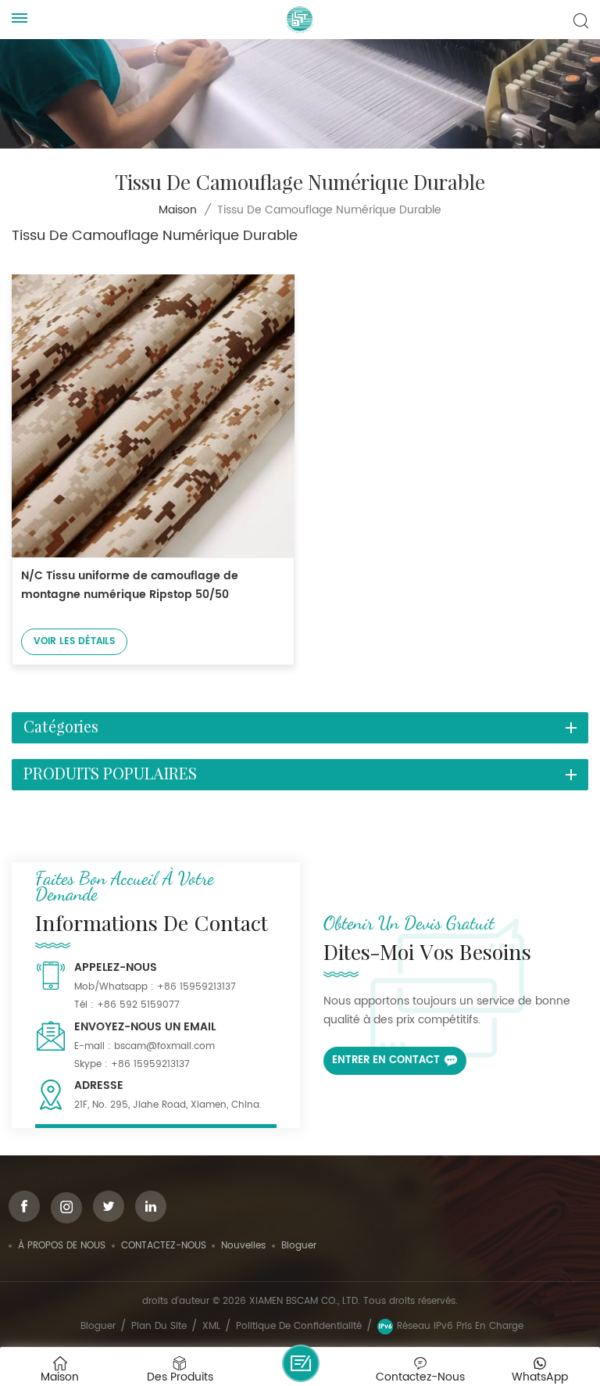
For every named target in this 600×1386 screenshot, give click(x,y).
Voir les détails (74, 641)
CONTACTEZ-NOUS (163, 1245)
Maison (178, 210)
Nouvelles (243, 1245)
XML (211, 1326)
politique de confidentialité (299, 1326)
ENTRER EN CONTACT (386, 1060)
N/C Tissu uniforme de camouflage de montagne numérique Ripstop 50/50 (129, 585)
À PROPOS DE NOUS (61, 1245)
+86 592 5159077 (138, 1004)
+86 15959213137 (196, 987)
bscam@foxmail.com (164, 1046)
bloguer (298, 1245)
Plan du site (159, 1326)
